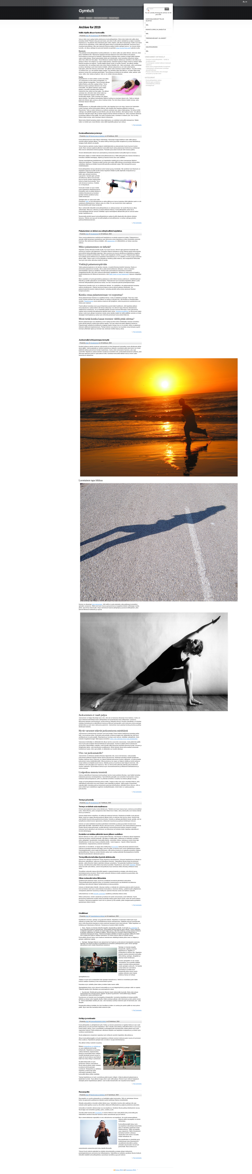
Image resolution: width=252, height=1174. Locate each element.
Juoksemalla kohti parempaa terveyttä (94, 340)
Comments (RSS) (131, 1170)
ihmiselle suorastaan (99, 893)
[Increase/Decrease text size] (244, 2)
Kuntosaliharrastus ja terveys (90, 133)
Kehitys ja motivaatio (87, 1018)
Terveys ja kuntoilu (86, 800)
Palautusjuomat (88, 301)
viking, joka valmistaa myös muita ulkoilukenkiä (123, 739)
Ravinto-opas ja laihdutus (97, 136)
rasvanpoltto (98, 1112)
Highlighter (133, 865)
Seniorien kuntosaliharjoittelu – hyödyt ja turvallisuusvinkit (157, 60)
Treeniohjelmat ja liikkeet (97, 916)
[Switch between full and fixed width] (246, 2)
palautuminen (111, 241)
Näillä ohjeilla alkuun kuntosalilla (91, 33)
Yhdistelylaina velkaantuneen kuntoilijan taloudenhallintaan (157, 69)
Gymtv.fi (86, 10)
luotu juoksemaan (97, 604)
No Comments (137, 125)
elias (87, 35)
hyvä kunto (115, 846)
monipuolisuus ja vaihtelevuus (92, 1046)
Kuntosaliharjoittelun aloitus (98, 1021)
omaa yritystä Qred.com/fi (123, 48)
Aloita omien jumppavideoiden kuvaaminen (158, 66)
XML (147, 25)
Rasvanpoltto (84, 1092)
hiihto (87, 201)
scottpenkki (134, 928)
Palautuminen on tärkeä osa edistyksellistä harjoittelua (100, 231)
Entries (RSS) (119, 1170)
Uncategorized (94, 35)
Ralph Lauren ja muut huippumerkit (119, 274)
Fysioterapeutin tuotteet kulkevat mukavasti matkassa (158, 64)
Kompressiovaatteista (122, 311)
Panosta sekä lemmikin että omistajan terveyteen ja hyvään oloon (157, 72)
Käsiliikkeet (83, 913)
